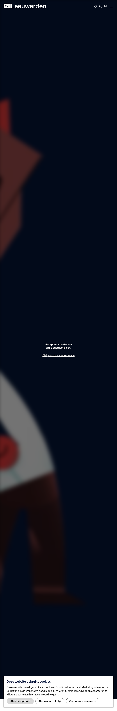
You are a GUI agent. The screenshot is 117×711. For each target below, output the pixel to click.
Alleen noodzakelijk (49, 701)
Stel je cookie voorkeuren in (59, 355)
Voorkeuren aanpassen (82, 701)
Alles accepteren (20, 701)
